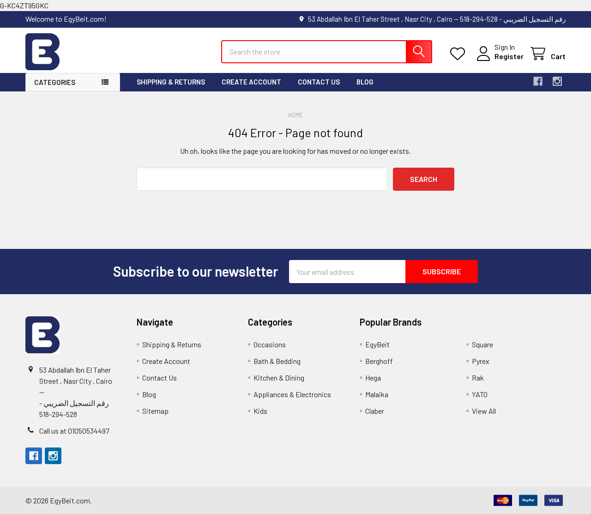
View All (484, 410)
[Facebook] (538, 81)
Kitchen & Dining (278, 377)
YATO (480, 394)
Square (482, 344)
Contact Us (319, 82)
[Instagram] (557, 81)
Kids (260, 410)
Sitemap (155, 410)
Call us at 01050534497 (74, 430)
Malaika (376, 394)
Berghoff (379, 361)
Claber (374, 410)
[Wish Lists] (459, 54)
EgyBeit (377, 344)
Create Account (251, 82)
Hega (373, 377)
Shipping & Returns (171, 82)
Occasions (269, 344)
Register (509, 56)
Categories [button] (54, 82)
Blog (365, 82)
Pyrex (480, 361)
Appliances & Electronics (292, 394)
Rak (478, 377)
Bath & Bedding (277, 361)
